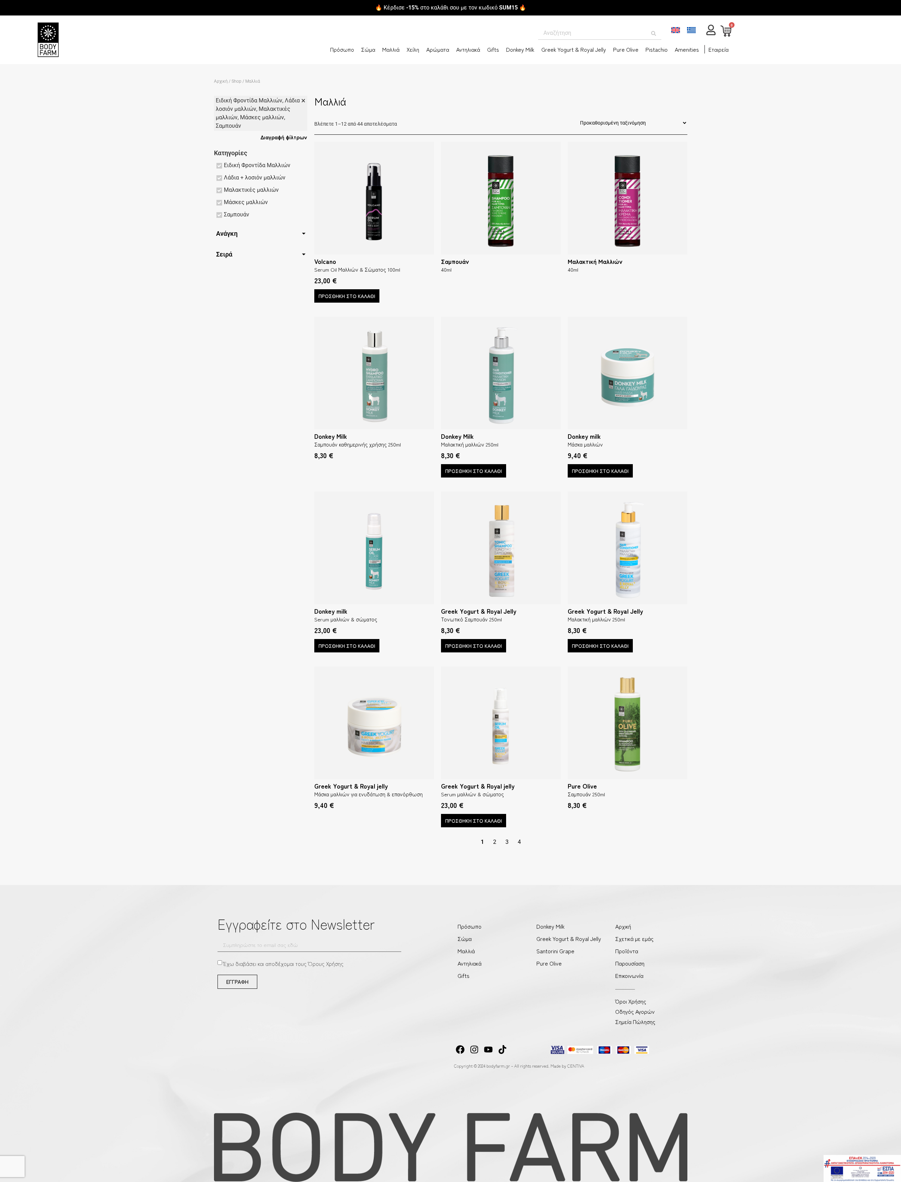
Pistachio (656, 49)
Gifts (493, 49)
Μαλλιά (390, 49)
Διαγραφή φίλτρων (283, 137)
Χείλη (413, 49)
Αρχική (221, 81)
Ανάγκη (227, 233)
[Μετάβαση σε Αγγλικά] (675, 30)
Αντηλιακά (468, 49)
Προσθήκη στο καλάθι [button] (347, 295)
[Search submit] (653, 33)
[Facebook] (460, 1049)
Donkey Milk (520, 49)
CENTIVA (575, 1066)
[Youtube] (488, 1049)
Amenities (687, 49)
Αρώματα (437, 49)
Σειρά (224, 254)
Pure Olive (625, 49)
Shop (236, 81)
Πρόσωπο (342, 49)
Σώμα (368, 49)
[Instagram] (474, 1049)
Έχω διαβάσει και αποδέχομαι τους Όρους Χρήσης (283, 963)
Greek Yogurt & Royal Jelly (573, 49)
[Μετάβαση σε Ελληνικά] (691, 30)
